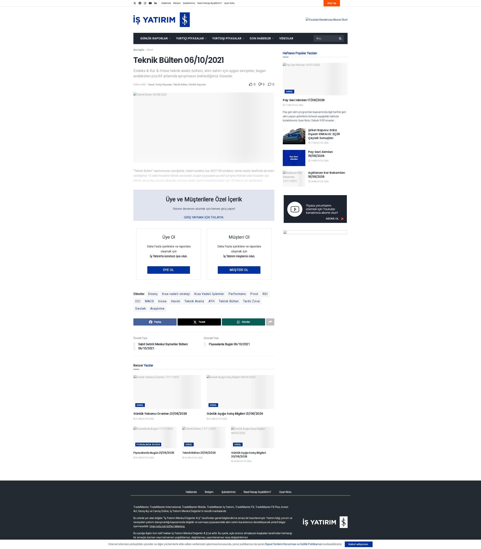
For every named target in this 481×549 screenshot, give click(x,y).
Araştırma (157, 308)
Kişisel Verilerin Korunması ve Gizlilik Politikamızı (293, 544)
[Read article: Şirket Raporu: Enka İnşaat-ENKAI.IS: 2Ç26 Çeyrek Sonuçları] (294, 136)
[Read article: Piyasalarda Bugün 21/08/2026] (155, 437)
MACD (149, 301)
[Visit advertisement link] (327, 19)
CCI (138, 301)
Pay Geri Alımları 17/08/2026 (304, 100)
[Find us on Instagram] (145, 3)
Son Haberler (260, 38)
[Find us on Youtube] (150, 3)
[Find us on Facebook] (140, 3)
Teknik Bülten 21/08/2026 (199, 453)
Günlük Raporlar (154, 38)
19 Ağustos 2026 (319, 160)
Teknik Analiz (194, 301)
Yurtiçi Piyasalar (190, 38)
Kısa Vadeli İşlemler (209, 294)
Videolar (286, 38)
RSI (265, 294)
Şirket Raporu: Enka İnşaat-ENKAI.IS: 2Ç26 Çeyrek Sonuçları (324, 134)
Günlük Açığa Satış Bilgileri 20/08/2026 (248, 454)
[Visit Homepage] (161, 19)
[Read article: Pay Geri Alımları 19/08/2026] (294, 158)
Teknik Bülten (180, 84)
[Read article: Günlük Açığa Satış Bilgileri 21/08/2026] (240, 392)
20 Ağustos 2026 (242, 461)
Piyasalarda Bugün (148, 444)
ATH (212, 301)
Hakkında (166, 3)
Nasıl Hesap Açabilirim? (209, 3)
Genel (150, 50)
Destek (140, 308)
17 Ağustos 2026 (294, 105)
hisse (162, 301)
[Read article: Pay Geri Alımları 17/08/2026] (315, 79)
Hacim (175, 301)
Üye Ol (168, 270)
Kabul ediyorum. (359, 544)
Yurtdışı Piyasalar (226, 38)
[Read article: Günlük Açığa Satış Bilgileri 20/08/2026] (252, 437)
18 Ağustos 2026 (319, 181)
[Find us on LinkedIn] (155, 3)
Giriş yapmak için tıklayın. (204, 217)
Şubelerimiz (189, 3)
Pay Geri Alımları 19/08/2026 (320, 154)
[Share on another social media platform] (270, 322)
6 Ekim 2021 (139, 84)
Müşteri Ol (239, 270)
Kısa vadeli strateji (176, 294)
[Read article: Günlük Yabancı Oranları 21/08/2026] (167, 392)
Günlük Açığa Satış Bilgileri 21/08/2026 (235, 413)
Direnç (153, 294)
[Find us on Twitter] (134, 3)
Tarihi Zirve (251, 301)
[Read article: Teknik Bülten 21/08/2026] (203, 437)
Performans (237, 294)
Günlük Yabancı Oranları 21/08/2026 (160, 413)
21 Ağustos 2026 (144, 419)
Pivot (254, 294)
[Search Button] (340, 38)
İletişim (177, 3)
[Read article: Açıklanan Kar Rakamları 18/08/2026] (294, 179)
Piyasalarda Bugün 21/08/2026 (153, 453)
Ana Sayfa (138, 50)
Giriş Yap (331, 3)
